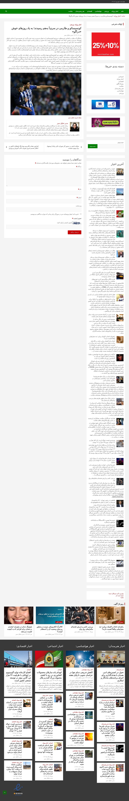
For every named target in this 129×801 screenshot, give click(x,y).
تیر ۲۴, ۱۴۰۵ (80, 704)
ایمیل (79, 197)
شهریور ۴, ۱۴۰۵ (119, 683)
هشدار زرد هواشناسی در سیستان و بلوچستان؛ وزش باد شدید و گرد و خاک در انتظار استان (75, 718)
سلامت (70, 11)
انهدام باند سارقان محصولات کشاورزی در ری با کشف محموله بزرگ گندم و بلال (49, 675)
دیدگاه (78, 166)
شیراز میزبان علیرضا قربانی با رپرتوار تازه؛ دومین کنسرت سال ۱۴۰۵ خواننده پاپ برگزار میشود (102, 460)
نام (79, 189)
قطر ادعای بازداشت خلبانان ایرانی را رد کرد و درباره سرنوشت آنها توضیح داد (45, 749)
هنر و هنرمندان (79, 11)
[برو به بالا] (5, 792)
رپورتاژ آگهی (120, 83)
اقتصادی (89, 11)
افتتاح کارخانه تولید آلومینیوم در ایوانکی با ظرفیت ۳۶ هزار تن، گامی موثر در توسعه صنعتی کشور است (102, 190)
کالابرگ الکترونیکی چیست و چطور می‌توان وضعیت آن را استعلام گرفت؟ (49, 629)
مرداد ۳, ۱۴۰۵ (18, 776)
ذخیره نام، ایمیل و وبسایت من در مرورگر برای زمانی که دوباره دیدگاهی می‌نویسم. (54, 214)
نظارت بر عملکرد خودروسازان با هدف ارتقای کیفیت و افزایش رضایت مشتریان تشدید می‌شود (101, 252)
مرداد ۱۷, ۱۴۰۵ (48, 776)
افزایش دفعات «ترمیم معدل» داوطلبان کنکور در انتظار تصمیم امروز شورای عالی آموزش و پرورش (23, 147)
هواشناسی (98, 11)
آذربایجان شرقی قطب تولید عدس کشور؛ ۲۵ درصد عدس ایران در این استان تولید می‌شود (14, 747)
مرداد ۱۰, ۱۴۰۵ (88, 631)
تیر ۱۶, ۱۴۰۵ (58, 634)
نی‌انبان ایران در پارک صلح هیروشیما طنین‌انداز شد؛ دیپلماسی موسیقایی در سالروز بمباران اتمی (103, 378)
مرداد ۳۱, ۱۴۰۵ (57, 680)
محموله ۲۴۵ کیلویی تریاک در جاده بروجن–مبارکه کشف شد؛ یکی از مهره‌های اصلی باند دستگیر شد (102, 562)
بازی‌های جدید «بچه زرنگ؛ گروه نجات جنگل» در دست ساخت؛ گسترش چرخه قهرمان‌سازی (107, 771)
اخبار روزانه (115, 11)
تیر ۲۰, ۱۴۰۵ (80, 725)
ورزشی (106, 11)
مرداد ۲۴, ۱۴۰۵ (119, 631)
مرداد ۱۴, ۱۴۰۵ (110, 737)
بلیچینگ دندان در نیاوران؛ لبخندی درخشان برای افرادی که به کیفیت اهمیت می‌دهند (19, 629)
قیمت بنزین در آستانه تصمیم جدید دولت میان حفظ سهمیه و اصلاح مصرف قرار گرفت (14, 706)
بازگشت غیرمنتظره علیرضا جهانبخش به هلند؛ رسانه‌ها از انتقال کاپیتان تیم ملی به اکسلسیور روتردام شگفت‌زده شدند (101, 356)
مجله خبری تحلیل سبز (74, 117)
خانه (122, 11)
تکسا (122, 597)
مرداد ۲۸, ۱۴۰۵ (48, 711)
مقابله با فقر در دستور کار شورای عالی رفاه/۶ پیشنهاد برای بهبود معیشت (63, 147)
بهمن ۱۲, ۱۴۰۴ (79, 766)
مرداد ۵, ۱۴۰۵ (111, 778)
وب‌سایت (78, 206)
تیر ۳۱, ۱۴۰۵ (89, 677)
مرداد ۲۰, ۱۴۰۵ (110, 716)
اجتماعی (121, 76)
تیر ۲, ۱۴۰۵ (28, 634)
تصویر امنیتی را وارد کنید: (64, 222)
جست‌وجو (121, 142)
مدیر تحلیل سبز (68, 35)
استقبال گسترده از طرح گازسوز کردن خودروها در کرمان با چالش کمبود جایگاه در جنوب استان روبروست (102, 274)
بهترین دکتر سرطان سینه (116, 593)
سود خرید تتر (120, 595)
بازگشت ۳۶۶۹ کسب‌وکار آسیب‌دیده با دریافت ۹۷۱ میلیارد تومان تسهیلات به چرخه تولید (14, 769)
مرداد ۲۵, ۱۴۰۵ (48, 735)
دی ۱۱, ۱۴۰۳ (77, 35)
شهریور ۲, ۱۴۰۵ (26, 683)
